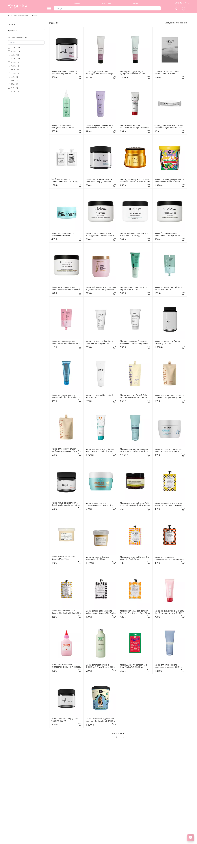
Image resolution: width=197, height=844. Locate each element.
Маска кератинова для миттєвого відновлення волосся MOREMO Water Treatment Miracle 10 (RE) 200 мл (66, 666)
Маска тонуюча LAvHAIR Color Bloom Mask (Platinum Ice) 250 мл (134, 396)
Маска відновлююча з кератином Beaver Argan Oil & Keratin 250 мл (100, 504)
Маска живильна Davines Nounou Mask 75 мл (63, 558)
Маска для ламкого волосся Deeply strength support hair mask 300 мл (64, 72)
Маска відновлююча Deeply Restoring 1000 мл (168, 342)
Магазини (106, 3)
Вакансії (136, 3)
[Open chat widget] (190, 837)
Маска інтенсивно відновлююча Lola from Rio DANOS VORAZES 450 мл (101, 720)
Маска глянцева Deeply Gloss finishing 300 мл (65, 720)
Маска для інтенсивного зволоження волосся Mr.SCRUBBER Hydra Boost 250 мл (65, 234)
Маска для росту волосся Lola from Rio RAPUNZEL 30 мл (134, 666)
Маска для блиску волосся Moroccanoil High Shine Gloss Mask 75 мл (65, 396)
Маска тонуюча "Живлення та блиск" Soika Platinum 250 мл (100, 126)
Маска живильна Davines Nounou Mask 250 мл (97, 558)
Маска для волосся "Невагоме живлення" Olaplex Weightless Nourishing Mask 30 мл (134, 342)
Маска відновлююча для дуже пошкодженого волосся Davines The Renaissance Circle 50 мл (169, 504)
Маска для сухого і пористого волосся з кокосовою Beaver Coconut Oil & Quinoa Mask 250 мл (169, 450)
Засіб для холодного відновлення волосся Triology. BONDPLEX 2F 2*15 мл (65, 180)
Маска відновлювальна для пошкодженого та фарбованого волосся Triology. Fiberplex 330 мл (100, 234)
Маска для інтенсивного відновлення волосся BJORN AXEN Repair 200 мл (168, 666)
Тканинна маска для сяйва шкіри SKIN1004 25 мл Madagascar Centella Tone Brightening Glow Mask (167, 72)
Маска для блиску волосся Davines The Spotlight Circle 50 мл (65, 612)
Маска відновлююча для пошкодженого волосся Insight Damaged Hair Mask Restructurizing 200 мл (100, 72)
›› (123, 737)
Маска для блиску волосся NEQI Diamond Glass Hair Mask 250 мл (135, 180)
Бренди (76, 3)
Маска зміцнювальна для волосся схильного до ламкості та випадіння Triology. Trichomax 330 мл (65, 288)
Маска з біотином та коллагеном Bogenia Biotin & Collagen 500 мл (101, 288)
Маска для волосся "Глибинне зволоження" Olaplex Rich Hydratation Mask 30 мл (100, 342)
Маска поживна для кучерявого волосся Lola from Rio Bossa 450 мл (169, 180)
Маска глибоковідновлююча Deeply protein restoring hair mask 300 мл (64, 504)
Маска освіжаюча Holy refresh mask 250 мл (100, 396)
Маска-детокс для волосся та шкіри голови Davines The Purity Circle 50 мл (101, 612)
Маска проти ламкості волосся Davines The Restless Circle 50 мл (135, 612)
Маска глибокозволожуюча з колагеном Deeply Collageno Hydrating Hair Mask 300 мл (99, 180)
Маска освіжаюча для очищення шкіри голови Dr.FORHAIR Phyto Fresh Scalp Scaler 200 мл (65, 126)
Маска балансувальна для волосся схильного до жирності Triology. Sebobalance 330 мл (169, 234)
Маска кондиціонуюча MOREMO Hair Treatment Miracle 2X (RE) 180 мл (170, 612)
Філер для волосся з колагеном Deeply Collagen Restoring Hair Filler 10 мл (169, 126)
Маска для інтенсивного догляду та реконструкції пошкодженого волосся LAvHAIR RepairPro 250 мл (170, 396)
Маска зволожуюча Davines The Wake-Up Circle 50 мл (135, 558)
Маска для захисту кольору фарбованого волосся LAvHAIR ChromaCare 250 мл (65, 450)
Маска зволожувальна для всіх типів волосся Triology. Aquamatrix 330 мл (134, 234)
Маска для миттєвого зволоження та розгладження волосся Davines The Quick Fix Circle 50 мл (168, 558)
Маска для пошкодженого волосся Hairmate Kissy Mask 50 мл (66, 342)
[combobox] (183, 22)
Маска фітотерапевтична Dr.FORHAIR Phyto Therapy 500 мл (100, 666)
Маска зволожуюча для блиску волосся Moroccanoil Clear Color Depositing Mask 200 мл (100, 450)
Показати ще (118, 733)
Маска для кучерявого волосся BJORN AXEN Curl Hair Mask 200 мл (134, 450)
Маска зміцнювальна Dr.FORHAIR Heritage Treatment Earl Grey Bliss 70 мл (134, 126)
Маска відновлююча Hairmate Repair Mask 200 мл (134, 288)
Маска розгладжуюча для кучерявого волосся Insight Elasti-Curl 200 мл (133, 72)
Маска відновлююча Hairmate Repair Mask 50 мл (169, 288)
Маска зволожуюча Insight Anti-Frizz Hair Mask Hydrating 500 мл (135, 504)
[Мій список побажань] (183, 8)
